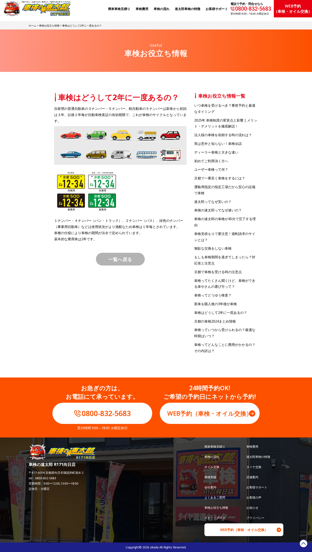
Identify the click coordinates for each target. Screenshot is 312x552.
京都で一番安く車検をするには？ (219, 178)
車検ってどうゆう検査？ (213, 295)
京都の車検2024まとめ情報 (215, 321)
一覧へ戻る (120, 259)
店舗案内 (252, 477)
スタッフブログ (214, 518)
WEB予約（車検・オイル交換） (293, 8)
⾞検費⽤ (142, 9)
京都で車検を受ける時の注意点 (218, 272)
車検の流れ (211, 457)
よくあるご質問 (214, 497)
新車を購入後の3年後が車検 (215, 304)
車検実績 (210, 477)
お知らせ (252, 508)
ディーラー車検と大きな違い (216, 152)
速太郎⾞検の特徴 (187, 9)
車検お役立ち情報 (49, 25)
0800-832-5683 (253, 9)
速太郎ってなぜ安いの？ (213, 201)
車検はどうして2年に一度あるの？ (220, 312)
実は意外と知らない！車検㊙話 (218, 143)
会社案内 (210, 487)
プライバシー (255, 518)
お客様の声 (253, 497)
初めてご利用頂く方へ (211, 161)
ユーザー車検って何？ (211, 169)
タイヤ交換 (253, 467)
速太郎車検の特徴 (258, 457)
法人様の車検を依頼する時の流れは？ (223, 135)
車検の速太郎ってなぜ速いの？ (218, 210)
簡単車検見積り (119, 9)
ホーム (32, 25)
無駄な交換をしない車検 (213, 248)
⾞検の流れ (162, 9)
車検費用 (252, 446)
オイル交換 (211, 467)
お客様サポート (217, 9)
